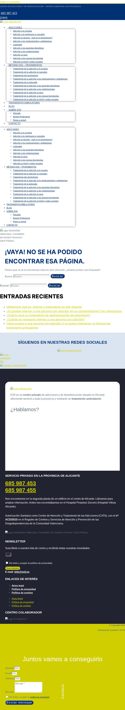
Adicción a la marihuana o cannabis (29, 34)
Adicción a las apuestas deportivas (28, 48)
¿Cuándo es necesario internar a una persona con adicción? (46, 319)
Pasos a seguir (19, 120)
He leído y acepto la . (29, 697)
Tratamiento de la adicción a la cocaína (30, 69)
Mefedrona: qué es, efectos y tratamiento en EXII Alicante (44, 307)
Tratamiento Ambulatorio (24, 103)
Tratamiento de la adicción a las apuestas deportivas (36, 86)
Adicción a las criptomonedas (26, 51)
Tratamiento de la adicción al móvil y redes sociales (36, 99)
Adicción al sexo (20, 55)
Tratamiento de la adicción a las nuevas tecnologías (36, 96)
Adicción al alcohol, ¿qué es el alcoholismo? (32, 38)
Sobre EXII (15, 110)
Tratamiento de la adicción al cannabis (30, 72)
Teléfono (10, 678)
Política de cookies (22, 592)
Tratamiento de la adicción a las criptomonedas (34, 89)
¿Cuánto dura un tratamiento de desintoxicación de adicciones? (48, 315)
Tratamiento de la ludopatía (25, 82)
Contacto (14, 123)
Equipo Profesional (21, 117)
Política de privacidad (24, 589)
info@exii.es (21, 572)
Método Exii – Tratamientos (25, 65)
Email (8, 673)
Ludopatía (17, 45)
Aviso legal (18, 585)
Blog (11, 106)
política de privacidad (39, 697)
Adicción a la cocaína (22, 31)
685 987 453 (9, 13)
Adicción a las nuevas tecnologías (28, 58)
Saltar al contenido (10, 1)
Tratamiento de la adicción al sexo (28, 93)
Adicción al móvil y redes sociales (28, 62)
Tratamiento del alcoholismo (25, 75)
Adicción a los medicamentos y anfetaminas (32, 41)
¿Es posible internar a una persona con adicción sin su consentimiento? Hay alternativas (64, 311)
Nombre (9, 668)
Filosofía (17, 113)
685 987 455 (20, 490)
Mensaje (10, 691)
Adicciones (15, 27)
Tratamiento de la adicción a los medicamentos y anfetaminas (40, 79)
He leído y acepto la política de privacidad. (31, 563)
